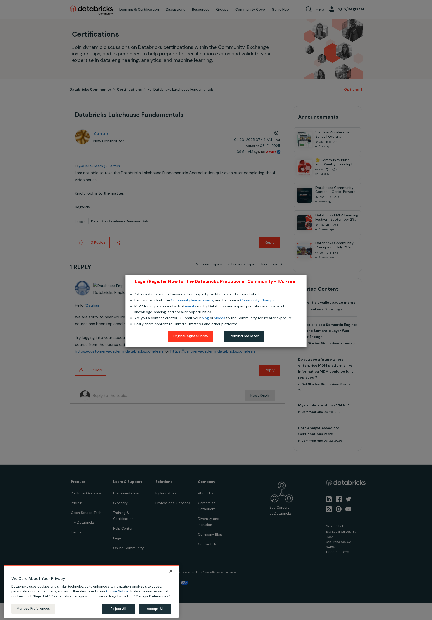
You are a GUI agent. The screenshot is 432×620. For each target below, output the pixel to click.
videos (219, 318)
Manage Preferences (33, 608)
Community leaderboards (192, 300)
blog (205, 318)
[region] (91, 591)
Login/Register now (190, 336)
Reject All (118, 609)
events (190, 306)
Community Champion (259, 300)
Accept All (155, 609)
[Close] (171, 571)
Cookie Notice (117, 591)
